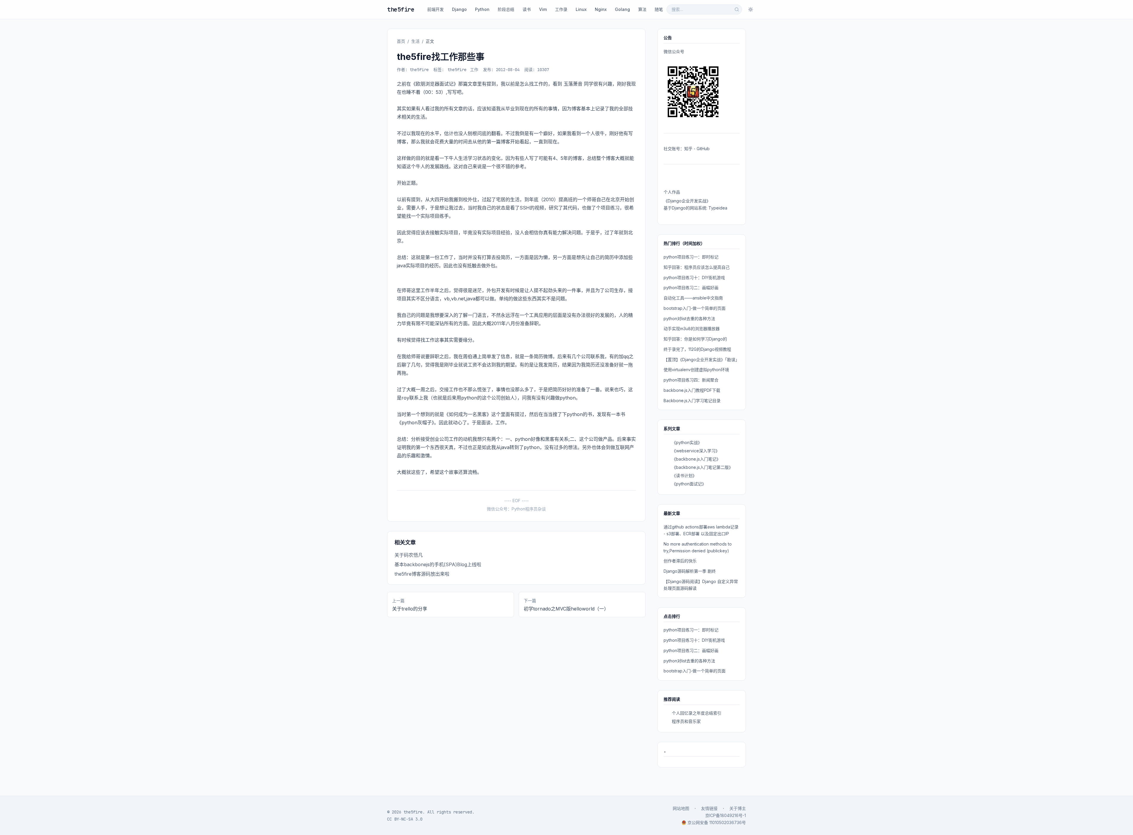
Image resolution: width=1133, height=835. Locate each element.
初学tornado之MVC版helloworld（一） (566, 609)
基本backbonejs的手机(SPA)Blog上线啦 (437, 564)
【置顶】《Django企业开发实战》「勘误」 (701, 359)
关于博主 (737, 808)
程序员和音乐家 (686, 721)
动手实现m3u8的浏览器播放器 (692, 328)
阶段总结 (506, 9)
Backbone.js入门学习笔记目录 (692, 400)
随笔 (659, 9)
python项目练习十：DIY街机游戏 (694, 277)
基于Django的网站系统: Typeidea (695, 207)
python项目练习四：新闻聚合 (691, 379)
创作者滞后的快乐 (680, 560)
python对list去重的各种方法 (689, 318)
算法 (642, 9)
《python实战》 (687, 442)
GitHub (703, 148)
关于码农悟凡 (408, 555)
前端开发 (435, 9)
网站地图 (681, 808)
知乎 (688, 148)
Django (459, 9)
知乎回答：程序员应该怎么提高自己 (697, 267)
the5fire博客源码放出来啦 (421, 574)
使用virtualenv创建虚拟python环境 (696, 369)
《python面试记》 (689, 483)
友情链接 (709, 808)
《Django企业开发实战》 (687, 200)
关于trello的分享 (409, 609)
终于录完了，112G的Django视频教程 (697, 349)
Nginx (601, 9)
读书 (527, 9)
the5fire (400, 9)
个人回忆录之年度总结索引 (696, 713)
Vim (543, 9)
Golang (622, 9)
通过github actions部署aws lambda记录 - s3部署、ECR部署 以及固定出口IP (701, 530)
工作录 (561, 9)
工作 (474, 69)
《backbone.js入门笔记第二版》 (702, 467)
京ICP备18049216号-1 (725, 815)
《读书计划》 (684, 475)
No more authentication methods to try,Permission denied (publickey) (698, 547)
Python (482, 9)
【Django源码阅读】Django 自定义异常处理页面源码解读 (701, 585)
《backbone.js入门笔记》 (696, 458)
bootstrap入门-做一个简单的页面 (695, 308)
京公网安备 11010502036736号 (716, 822)
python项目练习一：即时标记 (691, 256)
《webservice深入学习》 (696, 450)
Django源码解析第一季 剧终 (690, 571)
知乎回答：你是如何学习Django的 (695, 338)
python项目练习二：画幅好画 (691, 287)
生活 (415, 41)
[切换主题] (751, 9)
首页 (401, 41)
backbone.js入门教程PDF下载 (692, 390)
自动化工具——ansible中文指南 (693, 297)
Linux (581, 9)
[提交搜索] (736, 9)
